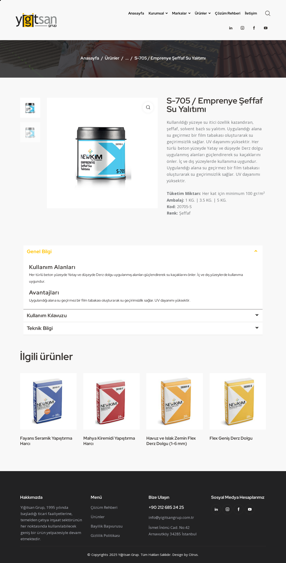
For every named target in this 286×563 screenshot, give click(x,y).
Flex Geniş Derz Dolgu (231, 438)
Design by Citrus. (185, 554)
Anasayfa (89, 58)
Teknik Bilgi (40, 328)
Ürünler (112, 58)
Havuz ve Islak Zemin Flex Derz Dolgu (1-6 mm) (171, 441)
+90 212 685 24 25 (166, 507)
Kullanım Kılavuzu (47, 315)
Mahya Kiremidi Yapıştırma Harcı (109, 441)
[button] (148, 107)
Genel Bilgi (39, 251)
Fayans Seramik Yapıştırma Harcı (46, 441)
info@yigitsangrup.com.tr (171, 517)
